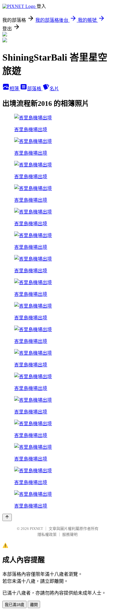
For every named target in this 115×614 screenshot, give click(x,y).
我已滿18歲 (14, 605)
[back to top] (7, 517)
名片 (54, 88)
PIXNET (36, 528)
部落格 (34, 88)
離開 (34, 605)
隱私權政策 (47, 534)
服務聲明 (70, 534)
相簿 (14, 88)
